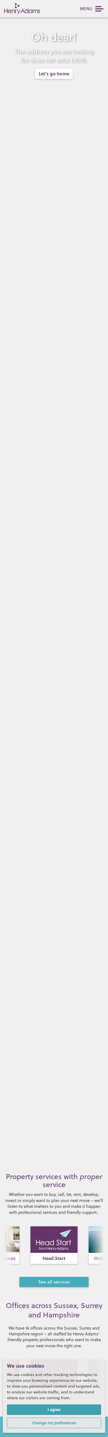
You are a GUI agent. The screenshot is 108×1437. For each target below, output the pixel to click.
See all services (54, 1282)
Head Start (54, 1258)
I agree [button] (54, 1409)
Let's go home (54, 73)
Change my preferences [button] (54, 1422)
